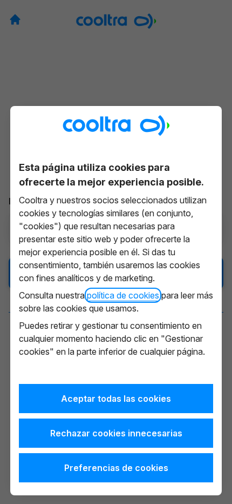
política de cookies (123, 295)
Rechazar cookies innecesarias (116, 433)
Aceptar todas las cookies (116, 398)
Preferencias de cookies (116, 467)
